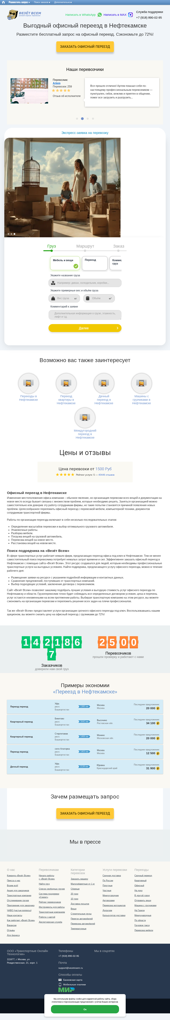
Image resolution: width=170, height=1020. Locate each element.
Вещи (73, 908)
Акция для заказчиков (18, 890)
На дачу (138, 890)
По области (140, 920)
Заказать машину (79, 879)
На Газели (139, 910)
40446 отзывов (106, 474)
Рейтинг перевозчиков (50, 902)
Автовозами (109, 900)
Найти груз (44, 884)
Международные (142, 915)
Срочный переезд (143, 875)
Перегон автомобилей (82, 918)
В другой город (142, 895)
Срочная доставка (112, 875)
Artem (56, 83)
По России (108, 880)
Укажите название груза (65, 275)
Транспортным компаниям (52, 912)
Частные (107, 890)
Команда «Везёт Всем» (19, 875)
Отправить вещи (142, 900)
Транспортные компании (19, 895)
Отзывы (11, 930)
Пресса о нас (13, 880)
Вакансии (11, 925)
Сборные (75, 889)
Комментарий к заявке (64, 306)
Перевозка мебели (143, 930)
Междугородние (111, 895)
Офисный (139, 885)
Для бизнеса (13, 935)
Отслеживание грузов (18, 900)
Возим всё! (12, 885)
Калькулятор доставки (114, 915)
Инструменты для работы (52, 907)
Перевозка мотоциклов (114, 905)
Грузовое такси (142, 925)
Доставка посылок (80, 904)
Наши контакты (14, 915)
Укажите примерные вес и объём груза (74, 290)
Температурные (78, 928)
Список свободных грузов (52, 889)
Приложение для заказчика (20, 905)
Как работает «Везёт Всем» (21, 920)
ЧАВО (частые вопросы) (19, 910)
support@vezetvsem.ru (70, 968)
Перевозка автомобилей (83, 923)
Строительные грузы (81, 913)
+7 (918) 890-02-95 (149, 17)
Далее (84, 328)
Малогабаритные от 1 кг (83, 884)
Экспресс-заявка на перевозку (84, 132)
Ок (85, 1009)
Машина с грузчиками (145, 905)
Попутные (107, 885)
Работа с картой (47, 917)
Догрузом (107, 910)
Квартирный (140, 880)
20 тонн (74, 894)
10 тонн (74, 899)
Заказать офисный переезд (85, 47)
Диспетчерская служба (50, 922)
